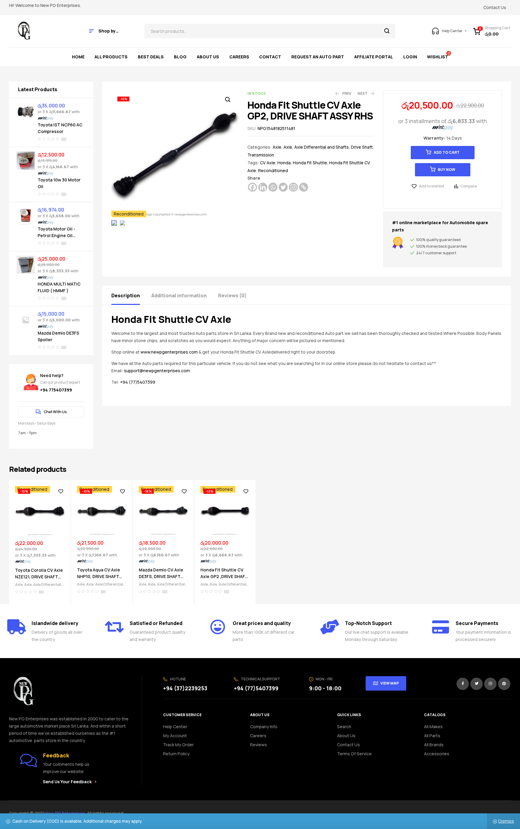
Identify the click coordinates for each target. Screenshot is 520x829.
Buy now (446, 169)
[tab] (130, 295)
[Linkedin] (262, 187)
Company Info (263, 726)
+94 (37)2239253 (185, 688)
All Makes (433, 726)
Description (125, 295)
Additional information (179, 295)
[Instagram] (293, 187)
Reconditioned (273, 170)
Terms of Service (354, 753)
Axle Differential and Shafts (321, 147)
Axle (277, 147)
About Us (346, 735)
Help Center (175, 726)
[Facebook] (252, 187)
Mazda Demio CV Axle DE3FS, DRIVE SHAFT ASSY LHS (161, 576)
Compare (468, 186)
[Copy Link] (303, 187)
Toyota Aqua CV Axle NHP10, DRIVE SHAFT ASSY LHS (98, 576)
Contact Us (348, 744)
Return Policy (176, 753)
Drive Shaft (362, 147)
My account (175, 735)
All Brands (434, 744)
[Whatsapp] (272, 187)
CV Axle (267, 162)
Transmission (260, 155)
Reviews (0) (232, 295)
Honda (284, 162)
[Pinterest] (504, 684)
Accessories (436, 753)
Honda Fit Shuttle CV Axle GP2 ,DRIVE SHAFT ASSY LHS (224, 576)
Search (387, 31)
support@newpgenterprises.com (157, 370)
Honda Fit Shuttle (310, 162)
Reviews (258, 744)
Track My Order (178, 744)
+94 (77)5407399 (137, 382)
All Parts (432, 735)
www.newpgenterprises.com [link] (169, 352)
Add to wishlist (431, 186)
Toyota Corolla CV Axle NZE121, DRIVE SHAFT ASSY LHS (39, 576)
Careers (258, 735)
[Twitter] (283, 187)
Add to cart (447, 152)
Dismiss (506, 821)
